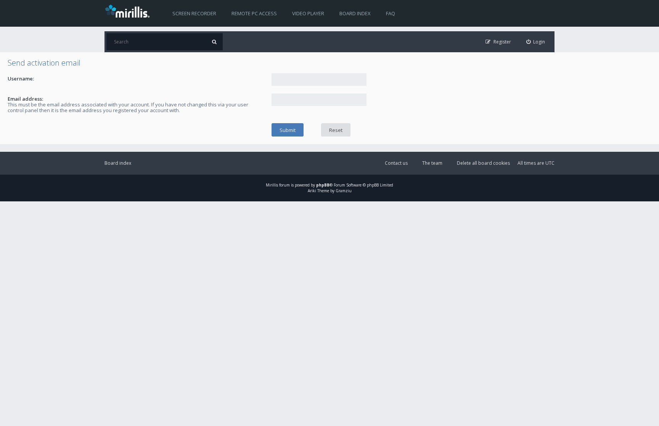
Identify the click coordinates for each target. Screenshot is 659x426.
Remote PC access (254, 13)
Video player (308, 13)
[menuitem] (536, 41)
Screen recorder (194, 13)
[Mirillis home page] (128, 11)
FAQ (390, 13)
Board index (355, 13)
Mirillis (272, 185)
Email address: (25, 98)
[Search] (214, 41)
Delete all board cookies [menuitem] (483, 163)
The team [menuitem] (432, 163)
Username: (21, 78)
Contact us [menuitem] (396, 163)
